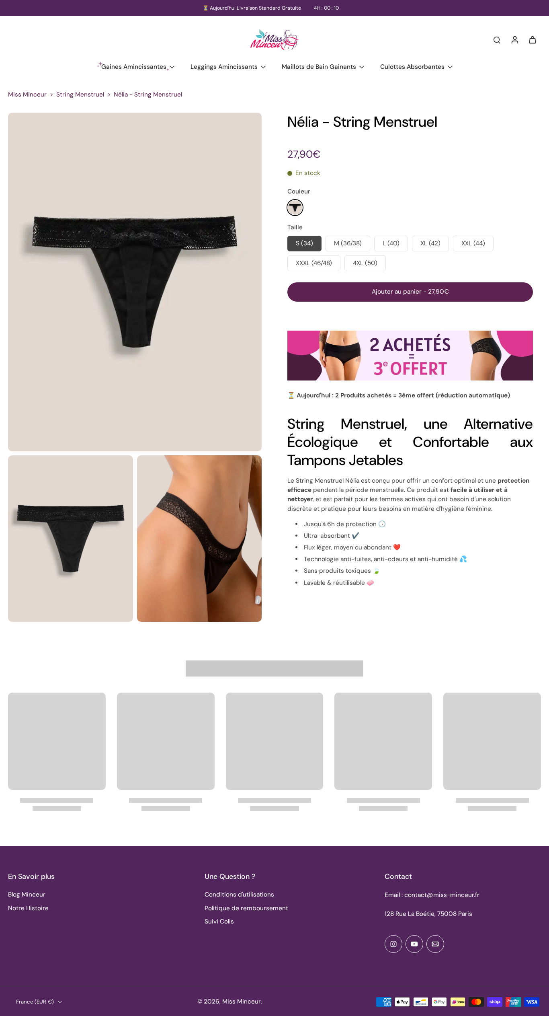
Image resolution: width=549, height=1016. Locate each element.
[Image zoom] (135, 282)
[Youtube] (414, 944)
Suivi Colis (219, 921)
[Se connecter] (514, 39)
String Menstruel (80, 94)
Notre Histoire (28, 908)
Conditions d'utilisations (239, 895)
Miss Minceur (27, 94)
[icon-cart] (532, 39)
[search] (497, 39)
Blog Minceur (26, 895)
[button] (410, 291)
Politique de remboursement (246, 908)
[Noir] (295, 207)
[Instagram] (393, 944)
